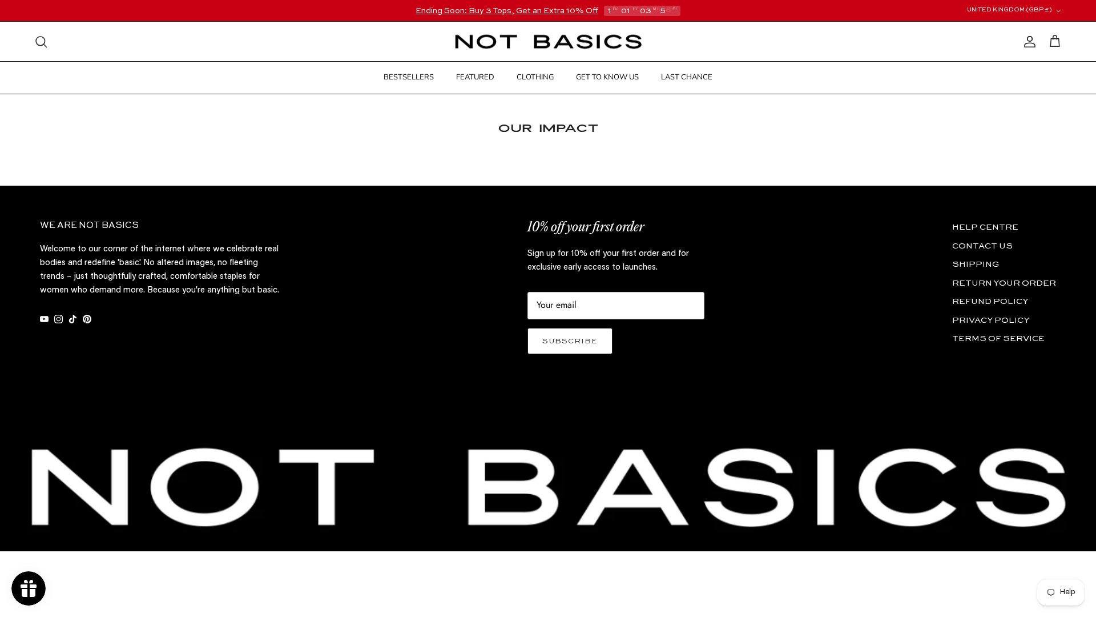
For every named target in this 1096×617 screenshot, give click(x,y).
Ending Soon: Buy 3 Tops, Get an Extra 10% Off (507, 11)
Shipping (975, 264)
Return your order (1004, 283)
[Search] (41, 42)
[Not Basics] (548, 42)
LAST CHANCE (686, 77)
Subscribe (570, 341)
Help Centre (985, 227)
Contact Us (982, 246)
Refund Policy (990, 301)
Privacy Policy (990, 320)
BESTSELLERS (409, 77)
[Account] (1027, 42)
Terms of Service (998, 338)
